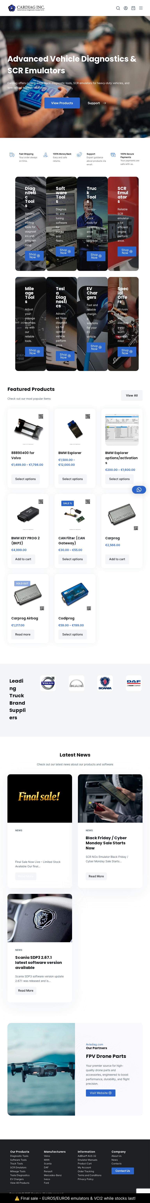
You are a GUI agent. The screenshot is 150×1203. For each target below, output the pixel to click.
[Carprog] (121, 514)
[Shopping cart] (133, 8)
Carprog (112, 538)
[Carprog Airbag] (28, 594)
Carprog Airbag (24, 618)
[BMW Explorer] (75, 429)
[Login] (126, 8)
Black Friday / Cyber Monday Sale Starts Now (106, 843)
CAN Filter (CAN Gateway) (71, 541)
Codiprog (66, 618)
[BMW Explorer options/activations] (121, 429)
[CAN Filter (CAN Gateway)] (75, 514)
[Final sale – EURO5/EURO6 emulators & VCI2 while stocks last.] (39, 798)
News (18, 830)
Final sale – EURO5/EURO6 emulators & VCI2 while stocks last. (38, 845)
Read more (22, 634)
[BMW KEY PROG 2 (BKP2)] (28, 514)
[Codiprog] (75, 594)
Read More (27, 875)
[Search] (118, 8)
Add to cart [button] (23, 559)
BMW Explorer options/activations (121, 458)
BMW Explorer (69, 453)
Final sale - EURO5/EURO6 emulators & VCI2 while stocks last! (78, 1198)
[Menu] (141, 8)
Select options (25, 479)
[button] (139, 490)
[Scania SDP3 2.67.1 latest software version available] (39, 918)
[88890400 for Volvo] (28, 429)
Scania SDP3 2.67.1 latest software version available (38, 962)
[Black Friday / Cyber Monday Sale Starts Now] (110, 798)
